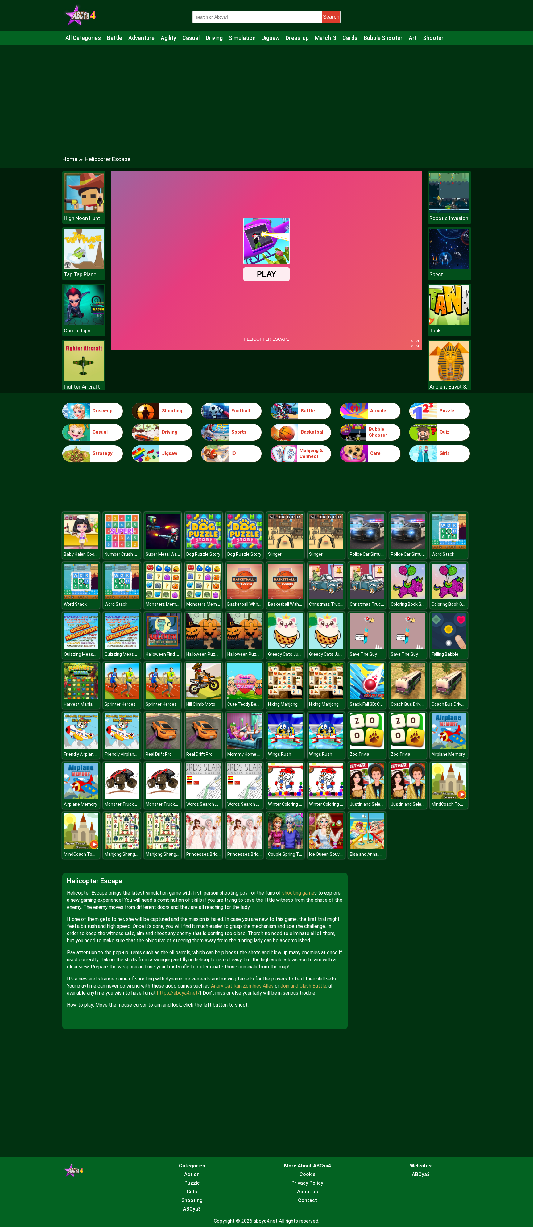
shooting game (298, 893)
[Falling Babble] (449, 647)
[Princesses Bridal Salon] (203, 847)
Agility (168, 38)
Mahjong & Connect (311, 454)
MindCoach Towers (451, 804)
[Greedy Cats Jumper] (285, 647)
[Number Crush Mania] (122, 547)
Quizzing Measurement (87, 654)
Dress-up (297, 38)
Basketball (312, 432)
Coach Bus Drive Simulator (417, 704)
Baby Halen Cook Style (86, 554)
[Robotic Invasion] (449, 211)
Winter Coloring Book (288, 804)
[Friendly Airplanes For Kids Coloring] (81, 747)
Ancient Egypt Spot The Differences (449, 387)
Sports (238, 432)
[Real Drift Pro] (163, 747)
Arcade (378, 411)
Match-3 (325, 38)
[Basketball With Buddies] (244, 597)
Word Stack (443, 554)
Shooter (433, 38)
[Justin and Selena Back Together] (367, 797)
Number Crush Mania (125, 554)
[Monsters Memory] (163, 597)
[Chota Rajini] (84, 324)
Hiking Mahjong (283, 704)
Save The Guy (363, 654)
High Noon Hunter (84, 218)
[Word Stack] (449, 547)
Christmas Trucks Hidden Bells (339, 604)
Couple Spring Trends (289, 854)
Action (192, 1174)
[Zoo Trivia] (367, 747)
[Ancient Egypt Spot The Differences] (449, 380)
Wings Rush (279, 754)
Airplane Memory (448, 754)
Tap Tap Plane (80, 274)
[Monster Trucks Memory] (122, 797)
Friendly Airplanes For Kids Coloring (98, 754)
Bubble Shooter (383, 38)
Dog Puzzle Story (203, 554)
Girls (445, 453)
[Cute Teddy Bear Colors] (244, 697)
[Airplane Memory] (449, 747)
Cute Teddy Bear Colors (250, 704)
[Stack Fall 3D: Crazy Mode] (367, 697)
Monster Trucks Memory (129, 804)
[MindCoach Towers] (449, 797)
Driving (214, 38)
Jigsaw (270, 38)
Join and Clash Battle (303, 986)
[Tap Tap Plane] (84, 267)
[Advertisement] (266, 94)
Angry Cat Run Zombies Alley (242, 986)
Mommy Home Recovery (251, 754)
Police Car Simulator (370, 554)
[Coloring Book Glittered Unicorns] (408, 597)
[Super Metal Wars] (163, 547)
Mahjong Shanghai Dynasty (131, 854)
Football (240, 411)
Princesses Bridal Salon (209, 854)
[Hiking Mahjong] (285, 697)
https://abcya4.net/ (178, 993)
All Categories (83, 38)
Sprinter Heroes (120, 704)
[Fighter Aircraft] (84, 380)
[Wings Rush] (285, 747)
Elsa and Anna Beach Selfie (376, 854)
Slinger (275, 554)
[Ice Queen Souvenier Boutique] (326, 847)
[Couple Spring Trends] (285, 847)
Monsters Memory (164, 604)
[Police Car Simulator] (367, 547)
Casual (191, 38)
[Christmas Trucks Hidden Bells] (326, 597)
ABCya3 (192, 1209)
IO (233, 453)
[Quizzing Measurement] (81, 647)
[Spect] (449, 267)
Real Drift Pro (159, 754)
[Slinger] (285, 547)
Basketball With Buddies (251, 604)
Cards (349, 38)
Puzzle (447, 411)
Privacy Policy (307, 1183)
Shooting (172, 411)
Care (375, 453)
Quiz (444, 432)
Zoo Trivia (359, 754)
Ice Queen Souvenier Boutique (338, 854)
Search (331, 17)
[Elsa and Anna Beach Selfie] (367, 847)
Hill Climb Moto (200, 704)
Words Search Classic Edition (215, 804)
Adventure (141, 38)
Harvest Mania (78, 704)
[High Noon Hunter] (84, 211)
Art (413, 38)
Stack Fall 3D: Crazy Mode (375, 704)
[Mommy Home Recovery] (244, 747)
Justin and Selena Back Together (382, 804)
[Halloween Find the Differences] (163, 647)
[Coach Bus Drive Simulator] (408, 697)
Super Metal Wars (163, 554)
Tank (434, 330)
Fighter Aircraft (82, 387)
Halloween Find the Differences (176, 654)
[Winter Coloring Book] (285, 797)
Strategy (103, 453)
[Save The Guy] (367, 647)
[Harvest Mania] (81, 697)
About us (307, 1192)
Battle (114, 38)
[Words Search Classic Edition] (203, 797)
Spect (436, 274)
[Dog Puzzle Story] (203, 547)
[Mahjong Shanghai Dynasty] (122, 847)
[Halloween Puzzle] (203, 647)
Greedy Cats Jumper (288, 654)
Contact (307, 1200)
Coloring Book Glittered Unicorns (422, 604)
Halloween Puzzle (203, 654)
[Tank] (449, 324)
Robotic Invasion (448, 218)
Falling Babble (445, 654)
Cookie (307, 1174)
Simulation (242, 38)
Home (69, 159)
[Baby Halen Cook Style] (81, 547)
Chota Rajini (78, 330)
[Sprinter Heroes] (122, 697)
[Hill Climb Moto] (203, 697)
